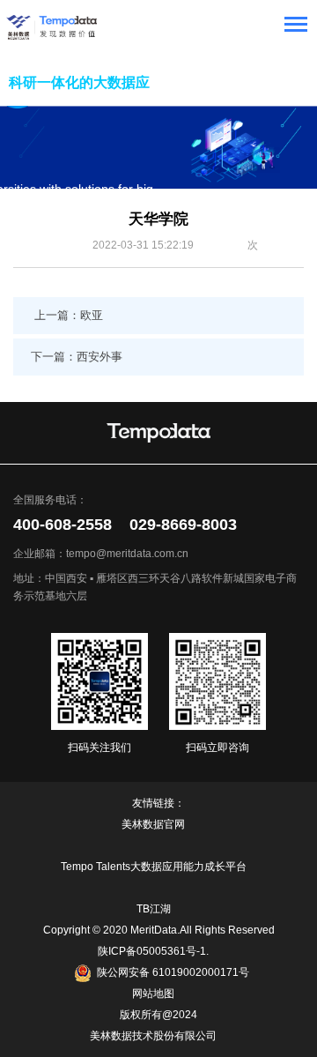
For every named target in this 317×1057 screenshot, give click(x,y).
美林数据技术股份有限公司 (153, 1036)
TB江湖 (153, 909)
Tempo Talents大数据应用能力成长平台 (154, 866)
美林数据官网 (153, 824)
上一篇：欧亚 (68, 315)
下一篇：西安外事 (76, 356)
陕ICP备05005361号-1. (153, 951)
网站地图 (153, 993)
